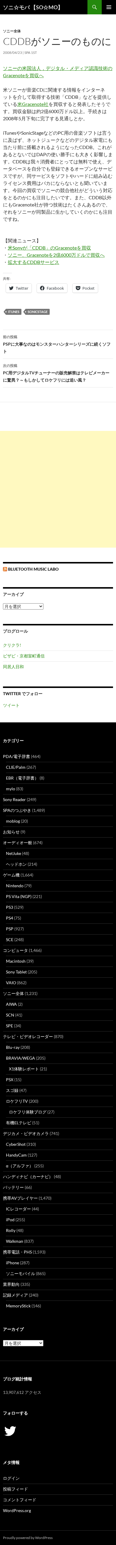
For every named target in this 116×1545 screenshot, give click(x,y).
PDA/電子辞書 (16, 756)
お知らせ (11, 831)
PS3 (9, 907)
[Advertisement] (58, 489)
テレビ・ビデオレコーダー (28, 1036)
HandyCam (16, 1154)
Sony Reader (14, 799)
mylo (10, 788)
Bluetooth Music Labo (33, 569)
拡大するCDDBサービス (33, 262)
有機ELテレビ (18, 1122)
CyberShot (16, 1144)
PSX (9, 1079)
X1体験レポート (24, 1068)
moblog (13, 821)
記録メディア (15, 1295)
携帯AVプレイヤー (20, 1198)
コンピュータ (15, 950)
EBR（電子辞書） (22, 777)
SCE (9, 939)
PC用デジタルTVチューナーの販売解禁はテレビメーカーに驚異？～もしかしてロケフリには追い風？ (56, 372)
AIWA (11, 1004)
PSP (9, 928)
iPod (10, 1219)
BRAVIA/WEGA (20, 1058)
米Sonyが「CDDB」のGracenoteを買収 (49, 247)
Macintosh (16, 961)
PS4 (9, 917)
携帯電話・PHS (17, 1251)
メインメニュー (109, 7)
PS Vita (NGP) (19, 896)
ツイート (11, 705)
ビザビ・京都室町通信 (24, 655)
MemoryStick (18, 1305)
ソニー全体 (12, 31)
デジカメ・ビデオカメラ (26, 1133)
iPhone (12, 1262)
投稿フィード (15, 1488)
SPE (9, 1025)
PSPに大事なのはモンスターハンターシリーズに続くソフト (57, 344)
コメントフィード (19, 1499)
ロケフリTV (17, 1101)
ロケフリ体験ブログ (27, 1111)
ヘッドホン (16, 864)
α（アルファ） (19, 1165)
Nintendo (14, 885)
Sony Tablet (16, 971)
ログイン (11, 1478)
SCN (10, 1014)
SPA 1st (30, 52)
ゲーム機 (11, 874)
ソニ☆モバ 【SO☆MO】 (33, 7)
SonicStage (38, 312)
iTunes (13, 312)
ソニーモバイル (20, 1273)
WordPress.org (17, 1510)
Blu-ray (13, 1047)
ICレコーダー (18, 1208)
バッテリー (13, 1187)
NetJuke (13, 853)
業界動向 (11, 1284)
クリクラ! (12, 645)
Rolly (10, 1230)
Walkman (14, 1241)
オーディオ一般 (17, 842)
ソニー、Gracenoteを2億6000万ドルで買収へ (56, 255)
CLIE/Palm (16, 767)
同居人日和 (13, 666)
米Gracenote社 (32, 104)
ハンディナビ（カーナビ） (28, 1176)
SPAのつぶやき (17, 810)
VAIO (11, 982)
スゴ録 (12, 1090)
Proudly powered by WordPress (28, 1537)
